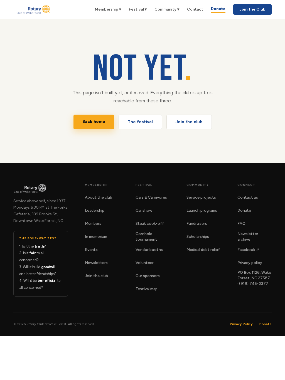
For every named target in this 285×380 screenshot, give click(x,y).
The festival (140, 121)
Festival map (147, 289)
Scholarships (197, 236)
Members (93, 223)
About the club (98, 197)
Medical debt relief (203, 249)
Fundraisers (196, 223)
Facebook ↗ (248, 249)
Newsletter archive (247, 236)
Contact (195, 9)
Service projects (201, 197)
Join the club (189, 121)
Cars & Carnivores (151, 197)
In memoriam (96, 236)
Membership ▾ (108, 9)
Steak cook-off (150, 223)
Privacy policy (249, 262)
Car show (144, 210)
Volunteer (145, 262)
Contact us (247, 197)
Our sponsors (148, 275)
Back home (93, 121)
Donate (218, 8)
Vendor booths (149, 249)
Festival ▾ (138, 9)
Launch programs (201, 210)
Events (91, 249)
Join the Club (252, 9)
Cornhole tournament (146, 236)
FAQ (241, 223)
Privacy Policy (241, 324)
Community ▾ (166, 9)
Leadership (94, 210)
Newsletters (96, 262)
